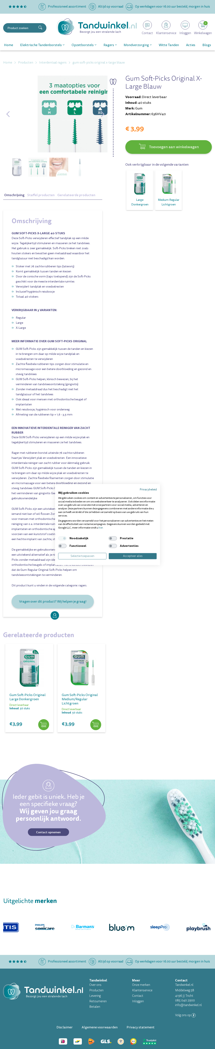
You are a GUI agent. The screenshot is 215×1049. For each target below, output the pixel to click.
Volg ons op (183, 1015)
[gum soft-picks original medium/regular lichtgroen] (81, 668)
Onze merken (141, 985)
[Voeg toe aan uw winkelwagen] (44, 725)
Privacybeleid (148, 489)
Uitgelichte (30, 901)
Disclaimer (64, 1027)
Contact (137, 996)
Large (19, 323)
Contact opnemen (48, 832)
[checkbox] (62, 538)
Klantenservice (142, 990)
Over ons (95, 985)
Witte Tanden (169, 45)
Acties (190, 45)
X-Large (21, 328)
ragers (83, 585)
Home (8, 45)
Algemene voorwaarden (100, 1027)
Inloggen (138, 1001)
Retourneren (98, 1001)
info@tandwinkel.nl (188, 1005)
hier (101, 528)
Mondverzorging (136, 45)
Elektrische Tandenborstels (41, 45)
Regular (21, 318)
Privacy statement (141, 1027)
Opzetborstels (83, 45)
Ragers (109, 45)
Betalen (94, 1007)
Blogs (206, 45)
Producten (96, 990)
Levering (95, 996)
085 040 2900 (185, 1000)
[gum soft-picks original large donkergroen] (29, 668)
